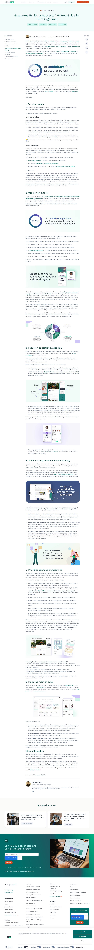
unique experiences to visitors (65, 166)
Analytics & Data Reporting (33, 889)
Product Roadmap (75, 898)
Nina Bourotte (49, 91)
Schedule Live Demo (10, 915)
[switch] (39, 947)
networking (40, 687)
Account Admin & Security (33, 886)
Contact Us (52, 915)
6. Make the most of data (11, 56)
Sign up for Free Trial (10, 912)
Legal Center (52, 912)
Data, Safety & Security (55, 891)
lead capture (69, 685)
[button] (24, 2)
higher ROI (41, 590)
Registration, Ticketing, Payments (35, 924)
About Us (51, 904)
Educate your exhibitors (48, 371)
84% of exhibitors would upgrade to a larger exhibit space (62, 46)
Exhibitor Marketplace (32, 911)
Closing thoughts (9, 59)
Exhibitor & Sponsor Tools (33, 914)
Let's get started (35, 769)
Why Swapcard (9, 901)
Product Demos (9, 907)
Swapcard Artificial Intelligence (54, 887)
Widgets (28, 927)
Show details (79, 947)
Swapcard (75, 91)
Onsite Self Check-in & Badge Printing (33, 920)
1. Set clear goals (9, 39)
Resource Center (74, 889)
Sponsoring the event (34, 160)
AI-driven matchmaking (35, 250)
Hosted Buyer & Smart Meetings (34, 917)
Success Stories (9, 909)
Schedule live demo (83, 2)
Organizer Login (9, 892)
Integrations (52, 893)
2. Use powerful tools (10, 41)
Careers (51, 917)
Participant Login (9, 890)
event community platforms (49, 451)
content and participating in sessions (47, 163)
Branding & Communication (33, 895)
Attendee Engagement (32, 892)
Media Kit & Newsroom (76, 895)
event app (55, 137)
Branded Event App (31, 897)
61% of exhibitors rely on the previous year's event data (62, 41)
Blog (71, 886)
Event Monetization (31, 906)
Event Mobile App (30, 903)
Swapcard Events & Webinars (78, 892)
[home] (10, 2)
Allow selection (82, 936)
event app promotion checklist (63, 474)
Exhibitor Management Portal (34, 908)
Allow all (82, 931)
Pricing (49, 2)
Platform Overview (54, 896)
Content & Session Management (34, 900)
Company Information (55, 906)
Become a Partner (54, 909)
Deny (82, 940)
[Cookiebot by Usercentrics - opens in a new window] (9, 947)
